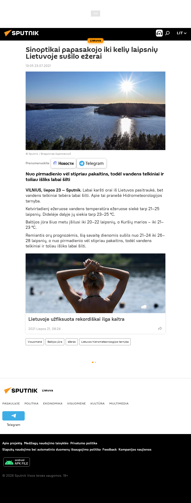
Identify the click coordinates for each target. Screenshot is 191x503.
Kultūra (97, 403)
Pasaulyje (11, 403)
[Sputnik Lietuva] (22, 37)
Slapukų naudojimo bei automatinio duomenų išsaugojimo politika (51, 449)
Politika (31, 403)
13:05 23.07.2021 (38, 66)
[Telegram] (91, 163)
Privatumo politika (83, 443)
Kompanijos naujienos (135, 449)
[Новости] (63, 163)
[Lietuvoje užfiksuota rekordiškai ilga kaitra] (95, 283)
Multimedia (119, 403)
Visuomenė (35, 341)
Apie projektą (12, 443)
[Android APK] (16, 462)
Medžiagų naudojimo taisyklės (46, 443)
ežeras (72, 341)
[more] (160, 328)
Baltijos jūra (55, 341)
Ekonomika (52, 403)
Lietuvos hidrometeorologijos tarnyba (105, 341)
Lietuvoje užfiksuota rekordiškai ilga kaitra (76, 319)
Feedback (109, 449)
